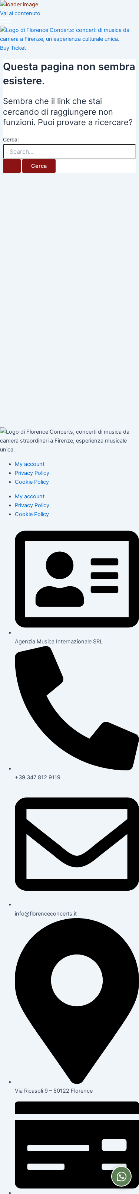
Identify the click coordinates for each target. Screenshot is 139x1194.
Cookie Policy (32, 482)
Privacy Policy (32, 473)
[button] (5, 22)
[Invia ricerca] (12, 166)
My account (29, 464)
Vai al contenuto (20, 13)
